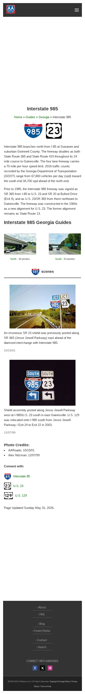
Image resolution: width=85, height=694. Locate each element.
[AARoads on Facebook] (35, 668)
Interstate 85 (21, 476)
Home (18, 117)
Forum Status (42, 631)
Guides (30, 117)
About (42, 607)
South (58, 259)
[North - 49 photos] (20, 253)
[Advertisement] (42, 61)
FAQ (42, 614)
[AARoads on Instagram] (50, 668)
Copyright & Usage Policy (60, 681)
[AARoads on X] (42, 668)
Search (42, 647)
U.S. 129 (21, 495)
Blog (42, 624)
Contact (42, 640)
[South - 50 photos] (65, 253)
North (13, 259)
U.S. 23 (18, 486)
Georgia (44, 117)
